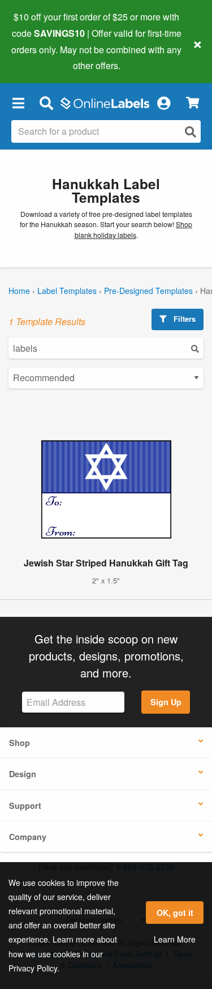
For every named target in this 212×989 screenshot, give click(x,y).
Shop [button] (19, 742)
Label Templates (67, 290)
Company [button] (27, 836)
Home (19, 290)
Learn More (175, 939)
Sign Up (165, 701)
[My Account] (163, 102)
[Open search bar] (46, 102)
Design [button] (22, 773)
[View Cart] (192, 103)
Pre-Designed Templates (148, 290)
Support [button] (25, 805)
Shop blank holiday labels (134, 229)
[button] (18, 102)
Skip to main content (41, 57)
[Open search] (190, 131)
